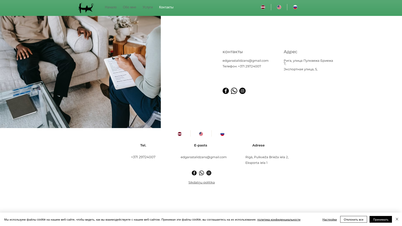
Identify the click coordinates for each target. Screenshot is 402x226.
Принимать (380, 219)
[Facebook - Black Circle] (226, 91)
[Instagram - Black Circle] (242, 91)
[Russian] (295, 7)
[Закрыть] (396, 219)
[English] (279, 7)
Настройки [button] (329, 219)
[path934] (234, 91)
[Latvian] (263, 7)
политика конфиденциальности (278, 219)
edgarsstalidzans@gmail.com (246, 61)
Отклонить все (353, 219)
